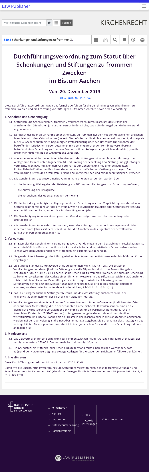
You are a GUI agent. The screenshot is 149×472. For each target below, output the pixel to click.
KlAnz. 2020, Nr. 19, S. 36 (74, 98)
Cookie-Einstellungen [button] (88, 422)
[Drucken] (142, 39)
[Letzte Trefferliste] (56, 22)
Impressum (59, 419)
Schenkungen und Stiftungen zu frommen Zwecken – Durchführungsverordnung (63, 40)
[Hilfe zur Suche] (49, 22)
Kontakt (56, 413)
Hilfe (87, 414)
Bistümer (61, 408)
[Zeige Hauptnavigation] (144, 6)
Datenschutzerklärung (65, 425)
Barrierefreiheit (61, 431)
